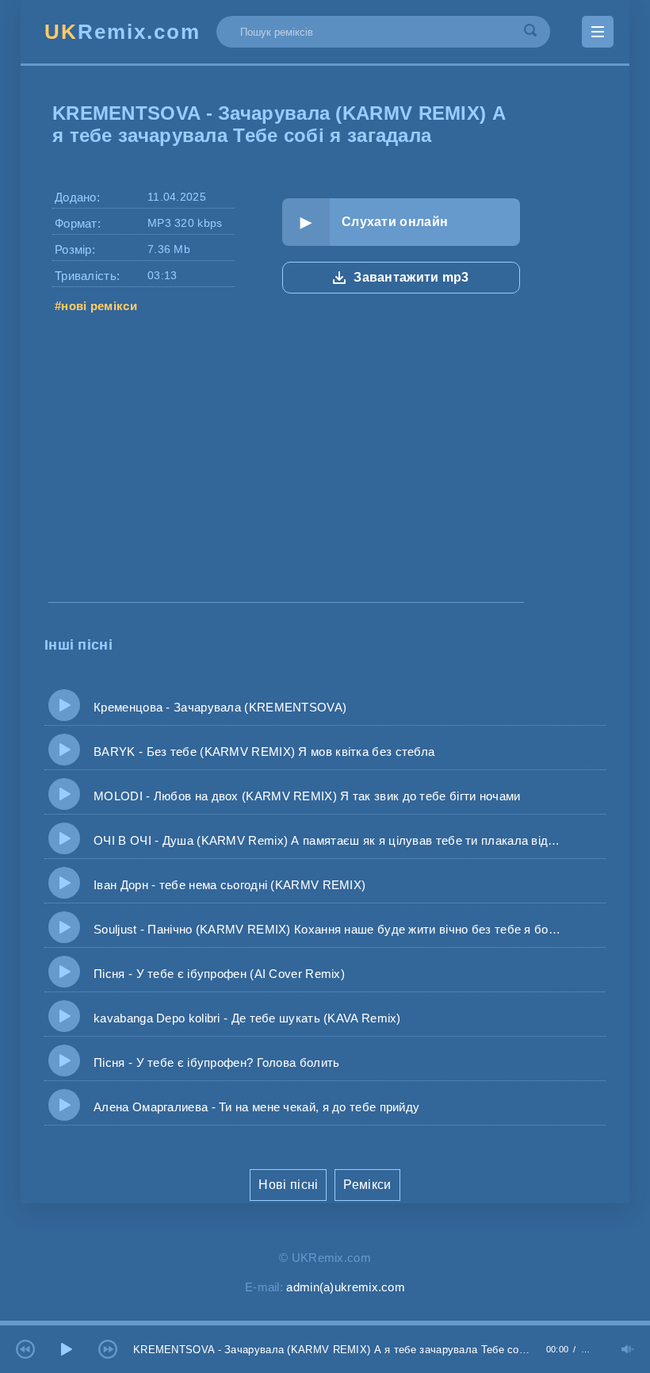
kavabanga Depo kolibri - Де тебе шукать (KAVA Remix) (240, 1018)
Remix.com (122, 32)
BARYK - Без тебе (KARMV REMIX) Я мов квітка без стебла (257, 751)
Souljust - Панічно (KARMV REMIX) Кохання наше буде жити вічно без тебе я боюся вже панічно (321, 929)
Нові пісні (288, 1184)
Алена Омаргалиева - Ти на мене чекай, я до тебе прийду (249, 1107)
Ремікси (367, 1184)
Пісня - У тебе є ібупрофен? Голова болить (210, 1062)
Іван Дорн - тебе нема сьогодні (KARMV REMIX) (222, 885)
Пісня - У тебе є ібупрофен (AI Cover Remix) (212, 973)
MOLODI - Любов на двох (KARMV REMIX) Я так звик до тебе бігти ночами (300, 796)
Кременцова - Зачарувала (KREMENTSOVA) (213, 707)
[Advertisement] (286, 479)
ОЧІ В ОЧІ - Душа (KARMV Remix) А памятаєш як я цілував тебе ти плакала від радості (321, 840)
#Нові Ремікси (96, 306)
